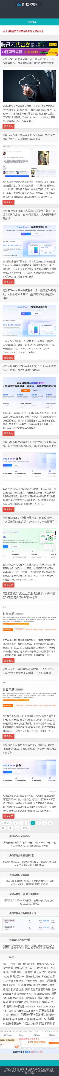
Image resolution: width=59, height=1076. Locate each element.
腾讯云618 (16, 964)
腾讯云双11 (40, 972)
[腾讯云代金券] (29, 47)
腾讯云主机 (29, 964)
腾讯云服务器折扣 (24, 994)
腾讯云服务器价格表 (44, 985)
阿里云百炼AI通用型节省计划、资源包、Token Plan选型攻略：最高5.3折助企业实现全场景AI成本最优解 (29, 749)
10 (3, 828)
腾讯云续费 (30, 1007)
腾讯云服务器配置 (18, 1002)
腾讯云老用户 (42, 1007)
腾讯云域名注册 (33, 976)
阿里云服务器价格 (33, 1015)
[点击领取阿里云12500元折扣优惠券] (29, 1052)
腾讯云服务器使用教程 (38, 989)
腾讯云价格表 (36, 968)
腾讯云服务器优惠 (13, 989)
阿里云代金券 (46, 1010)
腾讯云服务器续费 (28, 998)
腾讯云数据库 (25, 981)
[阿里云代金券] (29, 54)
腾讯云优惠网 (29, 5)
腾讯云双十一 (17, 976)
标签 (11, 957)
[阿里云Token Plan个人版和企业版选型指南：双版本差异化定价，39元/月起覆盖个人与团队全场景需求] (29, 258)
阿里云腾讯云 (47, 1023)
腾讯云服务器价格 (20, 985)
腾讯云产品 (43, 964)
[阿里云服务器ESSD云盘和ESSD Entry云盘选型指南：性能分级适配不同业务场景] (29, 410)
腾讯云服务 (38, 981)
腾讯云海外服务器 (15, 1006)
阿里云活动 (30, 1023)
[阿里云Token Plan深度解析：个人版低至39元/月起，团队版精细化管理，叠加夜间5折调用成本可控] (29, 338)
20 (10, 828)
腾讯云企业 (49, 968)
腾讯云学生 (47, 976)
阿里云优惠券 (11, 1015)
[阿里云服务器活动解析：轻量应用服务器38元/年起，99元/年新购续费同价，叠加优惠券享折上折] (29, 486)
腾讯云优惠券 (24, 972)
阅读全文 (8, 126)
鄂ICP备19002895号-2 (31, 1069)
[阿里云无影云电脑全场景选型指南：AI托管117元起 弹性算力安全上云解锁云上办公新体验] (29, 713)
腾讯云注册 (35, 1002)
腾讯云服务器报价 (42, 994)
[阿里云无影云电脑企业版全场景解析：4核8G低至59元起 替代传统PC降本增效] (29, 637)
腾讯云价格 (21, 968)
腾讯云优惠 (9, 972)
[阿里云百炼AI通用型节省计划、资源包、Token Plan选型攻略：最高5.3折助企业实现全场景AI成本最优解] (29, 792)
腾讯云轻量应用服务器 (26, 1010)
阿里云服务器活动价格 (32, 1019)
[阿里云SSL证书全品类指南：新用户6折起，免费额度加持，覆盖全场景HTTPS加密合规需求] (29, 103)
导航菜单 (32, 22)
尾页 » (25, 828)
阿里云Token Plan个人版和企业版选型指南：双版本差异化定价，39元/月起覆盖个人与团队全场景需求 (29, 214)
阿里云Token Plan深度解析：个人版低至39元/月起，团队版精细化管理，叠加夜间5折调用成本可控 (29, 294)
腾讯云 (6, 964)
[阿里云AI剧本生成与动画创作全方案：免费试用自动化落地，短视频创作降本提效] (29, 179)
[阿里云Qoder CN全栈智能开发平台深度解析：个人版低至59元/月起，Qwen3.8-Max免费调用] (29, 561)
